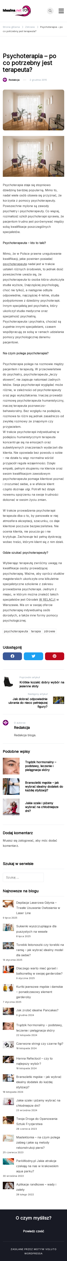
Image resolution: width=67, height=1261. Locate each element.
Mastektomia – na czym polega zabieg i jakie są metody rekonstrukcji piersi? (38, 1142)
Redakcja (14, 79)
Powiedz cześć (33, 1231)
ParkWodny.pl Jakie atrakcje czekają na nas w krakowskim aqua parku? (37, 1166)
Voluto (51, 1249)
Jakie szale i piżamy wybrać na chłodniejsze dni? (41, 807)
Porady (42, 46)
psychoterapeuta (15, 264)
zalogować (26, 840)
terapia (36, 631)
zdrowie (49, 631)
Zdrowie (56, 46)
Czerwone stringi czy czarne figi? (39, 1043)
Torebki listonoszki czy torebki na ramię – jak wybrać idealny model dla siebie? (40, 950)
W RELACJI (47, 599)
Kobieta (9, 46)
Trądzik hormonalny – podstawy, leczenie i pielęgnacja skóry (40, 766)
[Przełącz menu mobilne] (61, 11)
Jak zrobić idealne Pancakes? (37, 1010)
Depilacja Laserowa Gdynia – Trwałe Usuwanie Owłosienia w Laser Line (38, 908)
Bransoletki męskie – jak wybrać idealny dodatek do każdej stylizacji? (44, 786)
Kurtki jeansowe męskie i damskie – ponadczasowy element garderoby (39, 992)
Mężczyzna (25, 46)
